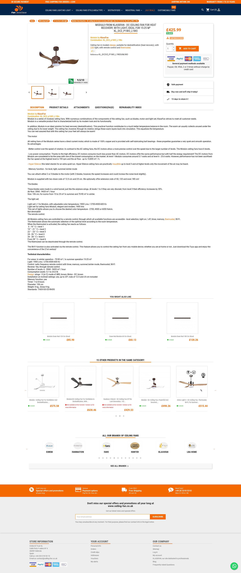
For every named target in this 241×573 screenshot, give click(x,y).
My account (157, 555)
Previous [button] (25, 390)
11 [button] (136, 458)
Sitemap (156, 549)
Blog (154, 562)
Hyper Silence (35, 164)
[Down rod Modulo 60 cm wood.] (120, 318)
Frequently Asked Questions (163, 565)
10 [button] (133, 458)
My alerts (94, 562)
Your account (99, 541)
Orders (93, 549)
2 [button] (119, 416)
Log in (155, 552)
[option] (46, 390)
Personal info (96, 546)
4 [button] (110, 458)
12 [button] (140, 458)
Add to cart (187, 48)
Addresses (95, 555)
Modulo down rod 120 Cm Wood (58, 336)
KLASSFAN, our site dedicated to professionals (171, 558)
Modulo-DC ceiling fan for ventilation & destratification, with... (80, 400)
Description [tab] (37, 107)
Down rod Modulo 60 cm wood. (120, 336)
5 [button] (114, 458)
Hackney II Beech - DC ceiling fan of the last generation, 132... (117, 400)
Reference (94, 55)
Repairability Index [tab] (130, 107)
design (113, 45)
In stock (169, 33)
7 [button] (121, 458)
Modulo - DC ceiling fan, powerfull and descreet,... (154, 401)
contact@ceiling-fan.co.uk (47, 558)
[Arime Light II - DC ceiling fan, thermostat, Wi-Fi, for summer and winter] (192, 381)
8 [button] (125, 458)
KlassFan (104, 37)
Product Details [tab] (58, 107)
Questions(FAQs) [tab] (104, 107)
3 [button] (123, 416)
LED (92, 47)
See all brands (119, 466)
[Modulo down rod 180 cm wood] (182, 318)
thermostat (125, 47)
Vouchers (94, 558)
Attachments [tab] (81, 107)
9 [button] (129, 458)
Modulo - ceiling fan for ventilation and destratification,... (43, 401)
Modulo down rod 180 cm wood (182, 336)
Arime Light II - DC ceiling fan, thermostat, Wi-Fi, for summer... (192, 401)
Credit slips (95, 552)
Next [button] (215, 390)
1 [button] (116, 416)
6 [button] (118, 458)
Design (31, 274)
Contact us (157, 546)
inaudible (116, 164)
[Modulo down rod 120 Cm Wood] (58, 318)
